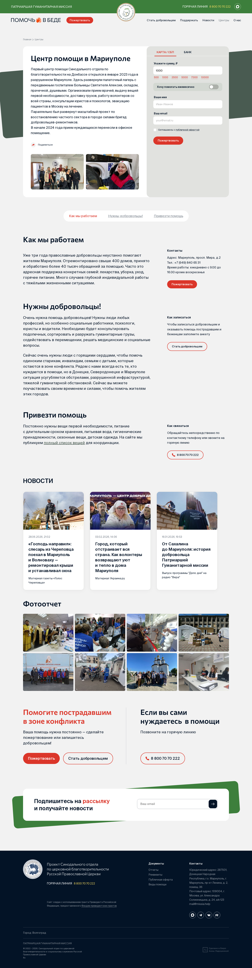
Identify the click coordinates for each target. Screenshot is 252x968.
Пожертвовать (80, 20)
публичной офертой (187, 129)
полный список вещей (64, 443)
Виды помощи (157, 884)
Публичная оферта (161, 879)
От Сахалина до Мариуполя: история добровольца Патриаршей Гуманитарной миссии (186, 555)
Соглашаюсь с (178, 129)
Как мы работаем (83, 216)
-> (213, 804)
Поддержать (189, 20)
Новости (208, 20)
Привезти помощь (168, 216)
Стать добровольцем (161, 20)
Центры (224, 20)
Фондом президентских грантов (99, 906)
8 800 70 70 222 (220, 6)
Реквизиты (155, 874)
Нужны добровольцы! (125, 216)
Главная (27, 39)
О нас (237, 20)
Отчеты (153, 869)
